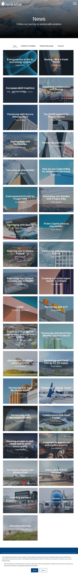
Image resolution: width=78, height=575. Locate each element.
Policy (61, 46)
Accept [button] (34, 570)
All (15, 46)
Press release (47, 46)
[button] (74, 3)
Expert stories (28, 46)
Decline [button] (43, 570)
